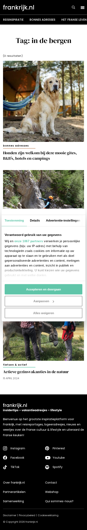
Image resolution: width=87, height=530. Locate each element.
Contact (51, 483)
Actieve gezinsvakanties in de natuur (36, 372)
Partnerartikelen (14, 492)
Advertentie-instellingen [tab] (63, 220)
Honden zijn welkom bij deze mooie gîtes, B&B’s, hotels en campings (40, 155)
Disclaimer (9, 515)
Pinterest (59, 448)
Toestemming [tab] (14, 220)
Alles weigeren (43, 313)
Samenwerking (13, 501)
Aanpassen (41, 301)
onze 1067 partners (28, 241)
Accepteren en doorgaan (43, 289)
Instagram (18, 448)
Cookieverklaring (48, 515)
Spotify (58, 467)
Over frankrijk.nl (14, 483)
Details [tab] (35, 220)
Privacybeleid (27, 515)
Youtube (59, 458)
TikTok (15, 467)
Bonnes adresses (42, 20)
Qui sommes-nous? (59, 501)
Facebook (17, 458)
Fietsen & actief (15, 364)
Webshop (51, 492)
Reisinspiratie (13, 20)
